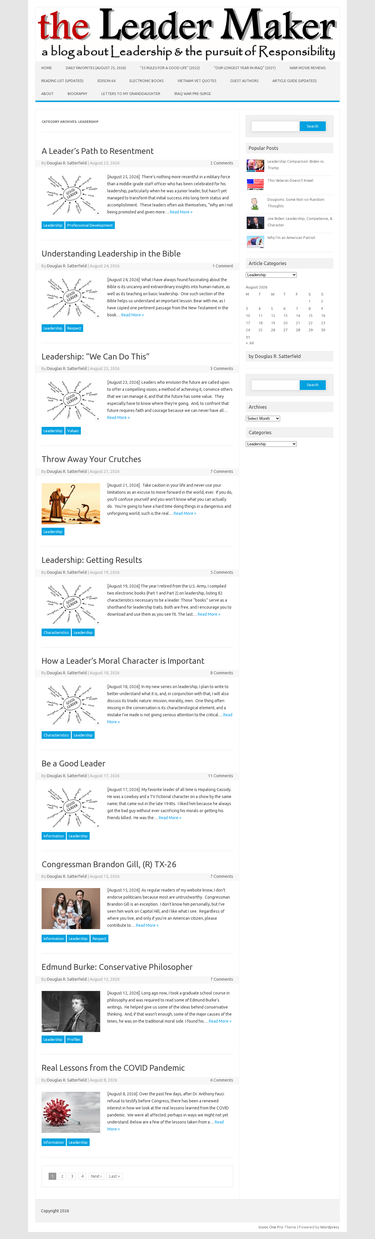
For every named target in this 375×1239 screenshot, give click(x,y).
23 (323, 323)
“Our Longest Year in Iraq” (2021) (245, 68)
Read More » (181, 212)
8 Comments (221, 673)
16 (323, 315)
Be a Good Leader (73, 763)
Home (46, 68)
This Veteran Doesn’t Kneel (290, 180)
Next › (96, 1176)
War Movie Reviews (307, 68)
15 (310, 315)
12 (273, 315)
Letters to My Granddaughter (130, 94)
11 (260, 315)
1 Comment (222, 266)
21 (298, 323)
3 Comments (221, 368)
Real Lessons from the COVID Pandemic (113, 1067)
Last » (114, 1176)
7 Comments (221, 471)
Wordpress (329, 1227)
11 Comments (220, 775)
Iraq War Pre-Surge (192, 94)
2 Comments (221, 163)
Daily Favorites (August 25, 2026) (96, 68)
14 (298, 315)
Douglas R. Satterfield (67, 163)
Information (54, 836)
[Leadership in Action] (187, 60)
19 (273, 323)
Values (73, 431)
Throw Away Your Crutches (91, 459)
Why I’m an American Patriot (291, 237)
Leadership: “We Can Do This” (96, 356)
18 (260, 323)
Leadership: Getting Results (92, 559)
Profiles (74, 1039)
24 (248, 330)
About (47, 94)
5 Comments (221, 572)
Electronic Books (146, 81)
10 (248, 315)
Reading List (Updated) (62, 81)
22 (310, 323)
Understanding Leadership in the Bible (111, 253)
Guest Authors (244, 81)
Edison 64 (106, 81)
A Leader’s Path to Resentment (98, 150)
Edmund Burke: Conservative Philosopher (117, 966)
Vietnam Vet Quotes (197, 81)
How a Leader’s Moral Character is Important (123, 660)
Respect (74, 328)
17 (248, 323)
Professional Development (90, 225)
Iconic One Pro (271, 1227)
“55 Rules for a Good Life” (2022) (170, 68)
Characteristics (56, 632)
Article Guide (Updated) (294, 81)
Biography (77, 94)
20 (285, 323)
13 (285, 315)
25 (260, 330)
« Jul (250, 342)
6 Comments (221, 1080)
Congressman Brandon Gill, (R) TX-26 (109, 864)
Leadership (53, 225)
